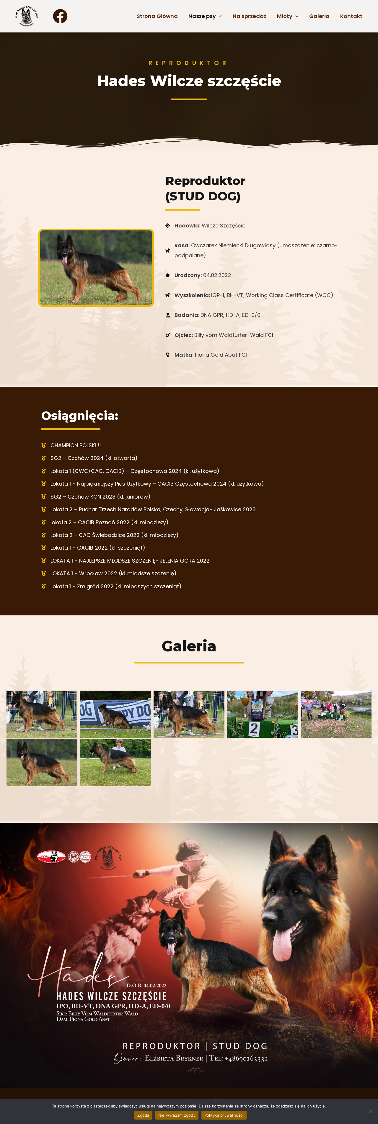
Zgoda (143, 1115)
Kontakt (351, 16)
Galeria (319, 16)
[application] (219, 16)
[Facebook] (60, 16)
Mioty (284, 16)
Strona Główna (157, 16)
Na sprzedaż (249, 16)
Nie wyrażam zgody (176, 1115)
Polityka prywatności (224, 1115)
